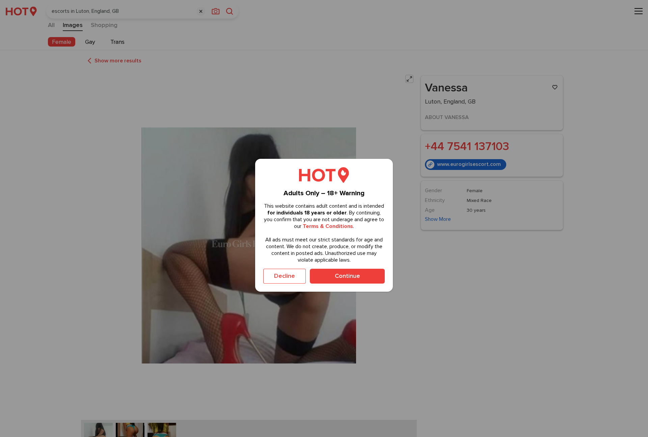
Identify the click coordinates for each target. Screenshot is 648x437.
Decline (284, 276)
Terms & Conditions (328, 226)
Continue (347, 276)
